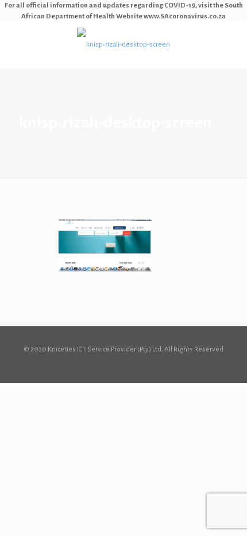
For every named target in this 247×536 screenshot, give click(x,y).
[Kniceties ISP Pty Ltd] (123, 45)
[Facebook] (124, 365)
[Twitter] (139, 365)
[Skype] (108, 365)
